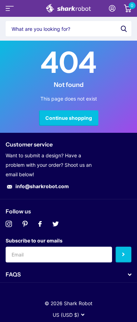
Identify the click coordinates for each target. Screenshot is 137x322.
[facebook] (40, 224)
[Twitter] (55, 224)
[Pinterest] (25, 224)
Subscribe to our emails (34, 241)
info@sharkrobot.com (42, 186)
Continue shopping (68, 118)
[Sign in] (112, 8)
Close (68, 274)
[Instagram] (9, 224)
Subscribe (123, 254)
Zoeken (123, 28)
